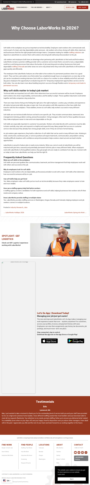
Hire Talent (82, 7)
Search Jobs (70, 7)
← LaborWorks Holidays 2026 (14, 212)
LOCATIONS (44, 445)
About (48, 7)
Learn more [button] (61, 474)
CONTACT (78, 445)
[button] (75, 452)
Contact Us (73, 2)
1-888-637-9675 (84, 2)
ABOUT (59, 445)
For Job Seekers (36, 7)
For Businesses (21, 7)
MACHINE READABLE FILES (19, 478)
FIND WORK (7, 445)
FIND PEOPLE (27, 445)
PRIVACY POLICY (6, 478)
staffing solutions (75, 52)
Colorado (41, 448)
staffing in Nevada (18, 67)
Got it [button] (71, 479)
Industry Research (16, 207)
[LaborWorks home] (8, 7)
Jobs (25, 207)
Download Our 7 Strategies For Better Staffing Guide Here (17, 2)
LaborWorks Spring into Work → (75, 212)
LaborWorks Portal (61, 2)
